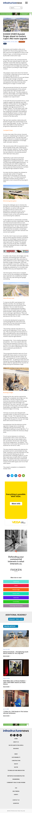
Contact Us (16, 800)
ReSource (16, 748)
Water (16, 767)
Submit (21, 7)
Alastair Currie (6, 41)
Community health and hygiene (16, 782)
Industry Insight (16, 589)
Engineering (16, 581)
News (5, 43)
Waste (16, 764)
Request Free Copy (16, 619)
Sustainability (16, 601)
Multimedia (16, 597)
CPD (16, 788)
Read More (6, 656)
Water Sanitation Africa (16, 745)
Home (16, 738)
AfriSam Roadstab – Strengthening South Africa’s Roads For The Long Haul (15, 652)
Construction (21, 41)
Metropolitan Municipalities (16, 776)
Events (16, 585)
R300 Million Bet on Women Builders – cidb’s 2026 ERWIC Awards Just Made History (14, 682)
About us (16, 742)
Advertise (16, 803)
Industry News (16, 593)
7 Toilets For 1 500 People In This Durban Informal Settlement (15, 712)
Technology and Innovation (16, 605)
